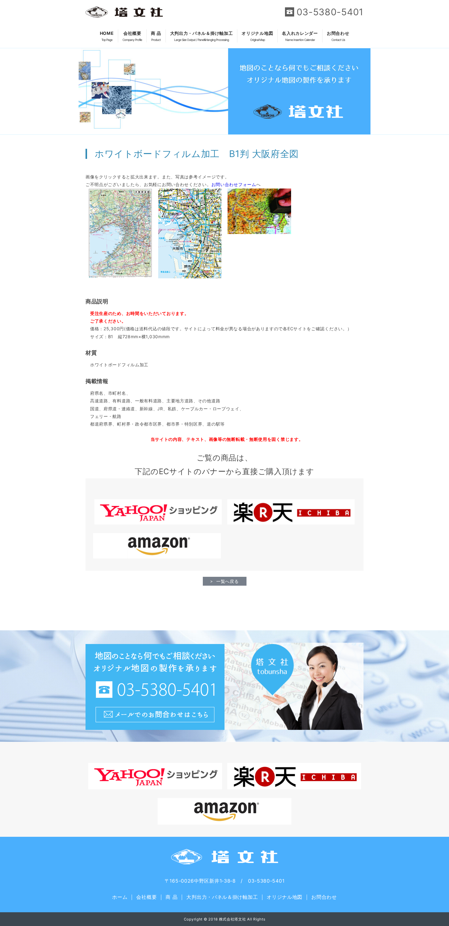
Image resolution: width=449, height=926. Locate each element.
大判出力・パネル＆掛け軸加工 (201, 36)
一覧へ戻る (227, 581)
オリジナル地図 (257, 36)
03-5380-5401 (330, 11)
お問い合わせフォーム (233, 184)
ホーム (119, 897)
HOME (107, 36)
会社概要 (132, 36)
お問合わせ (338, 36)
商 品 (156, 36)
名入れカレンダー (300, 36)
